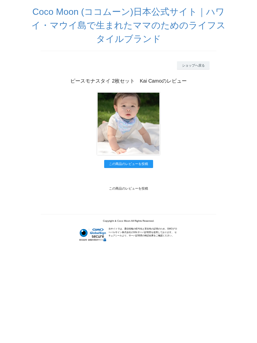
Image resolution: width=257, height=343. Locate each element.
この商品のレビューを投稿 (128, 164)
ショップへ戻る (193, 65)
